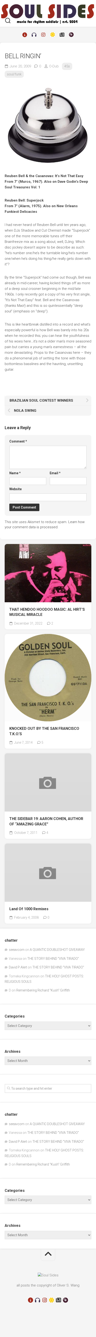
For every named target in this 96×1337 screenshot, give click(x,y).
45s (67, 66)
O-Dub (54, 66)
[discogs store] (71, 34)
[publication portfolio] (62, 34)
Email (55, 473)
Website (15, 489)
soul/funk (14, 74)
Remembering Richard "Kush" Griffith (43, 990)
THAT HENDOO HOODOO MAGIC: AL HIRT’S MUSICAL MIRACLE (47, 612)
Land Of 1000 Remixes (28, 909)
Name (15, 473)
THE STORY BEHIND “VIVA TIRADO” (53, 958)
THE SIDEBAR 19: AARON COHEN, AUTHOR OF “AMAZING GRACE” (46, 821)
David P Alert (18, 967)
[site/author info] (24, 34)
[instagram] (43, 34)
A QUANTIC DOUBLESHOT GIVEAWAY (57, 950)
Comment (18, 441)
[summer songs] (52, 34)
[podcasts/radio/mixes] (34, 34)
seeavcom (16, 950)
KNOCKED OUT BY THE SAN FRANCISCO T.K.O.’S (44, 731)
